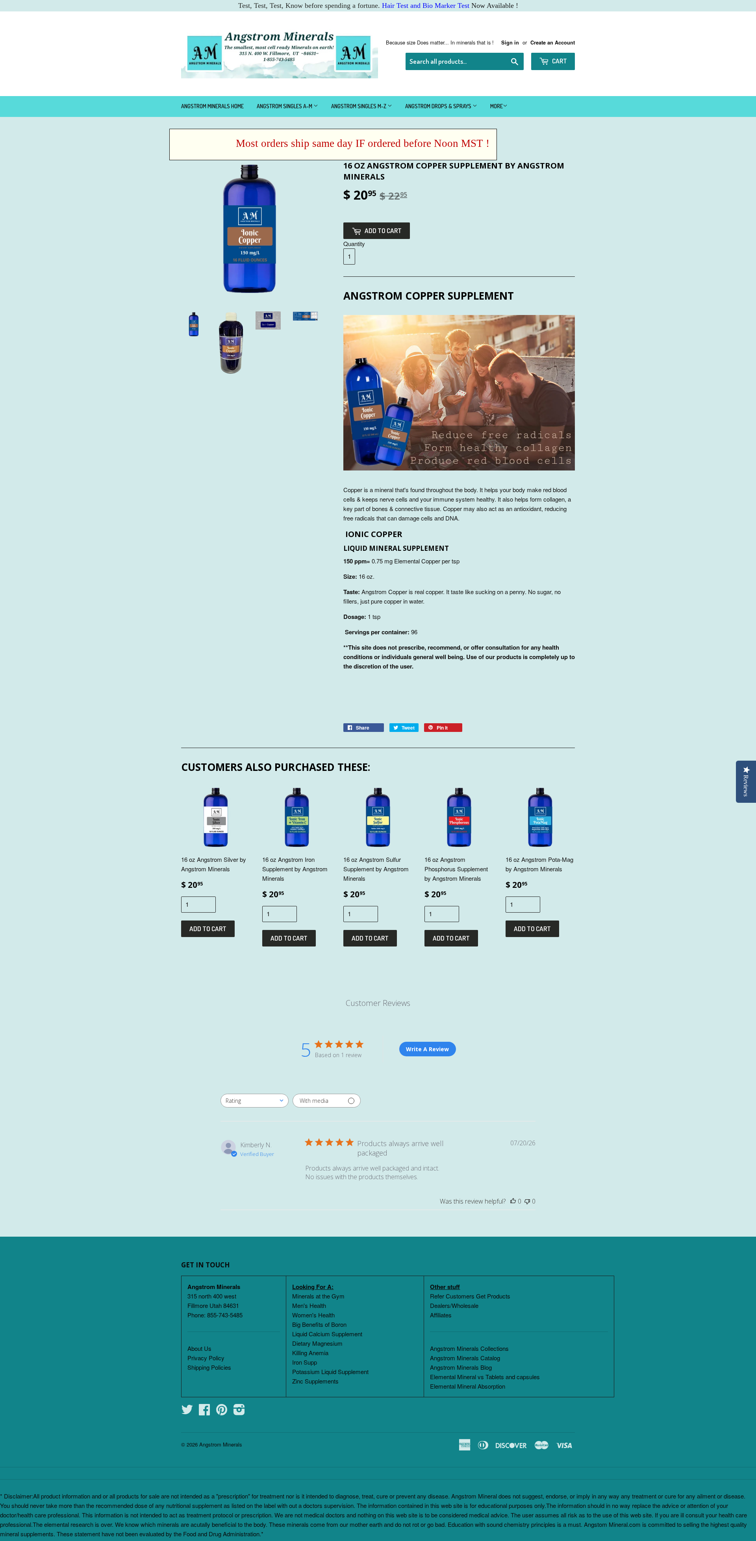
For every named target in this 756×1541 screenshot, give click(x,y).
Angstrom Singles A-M (285, 106)
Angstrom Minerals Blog (461, 1367)
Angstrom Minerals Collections (469, 1348)
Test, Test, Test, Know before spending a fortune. (353, 5)
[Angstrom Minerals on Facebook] (204, 1412)
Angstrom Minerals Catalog (465, 1358)
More (496, 106)
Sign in (510, 42)
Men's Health (309, 1305)
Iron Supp (304, 1362)
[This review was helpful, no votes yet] (513, 1201)
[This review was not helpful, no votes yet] (527, 1201)
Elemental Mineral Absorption (467, 1386)
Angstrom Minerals (220, 1444)
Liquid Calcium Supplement (327, 1334)
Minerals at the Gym (318, 1296)
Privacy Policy (205, 1358)
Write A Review (427, 1049)
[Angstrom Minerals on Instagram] (239, 1412)
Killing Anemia (310, 1352)
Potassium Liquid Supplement (330, 1371)
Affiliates (441, 1315)
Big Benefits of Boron (319, 1324)
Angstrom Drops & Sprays (438, 106)
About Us (199, 1348)
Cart (559, 61)
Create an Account (552, 42)
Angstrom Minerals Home (212, 106)
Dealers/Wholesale (454, 1305)
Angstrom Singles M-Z (359, 106)
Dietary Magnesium (317, 1343)
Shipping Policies (209, 1367)
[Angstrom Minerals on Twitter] (187, 1412)
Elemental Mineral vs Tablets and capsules (485, 1376)
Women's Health (313, 1315)
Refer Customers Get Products (470, 1296)
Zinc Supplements (315, 1381)
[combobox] (254, 1101)
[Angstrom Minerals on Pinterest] (222, 1412)
